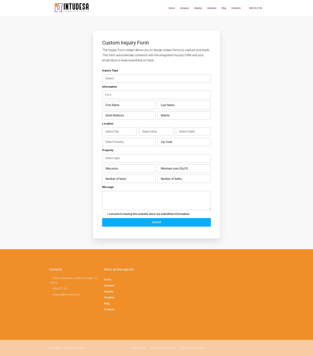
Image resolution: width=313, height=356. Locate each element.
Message (108, 187)
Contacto (236, 8)
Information (109, 86)
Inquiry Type (110, 70)
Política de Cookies (192, 347)
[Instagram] (260, 347)
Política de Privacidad (163, 347)
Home (172, 8)
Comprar (184, 8)
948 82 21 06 (59, 288)
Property (107, 150)
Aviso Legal (138, 347)
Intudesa (211, 8)
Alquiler (198, 8)
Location (107, 123)
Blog (224, 8)
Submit (156, 222)
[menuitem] (253, 8)
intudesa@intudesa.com (66, 294)
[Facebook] (254, 347)
